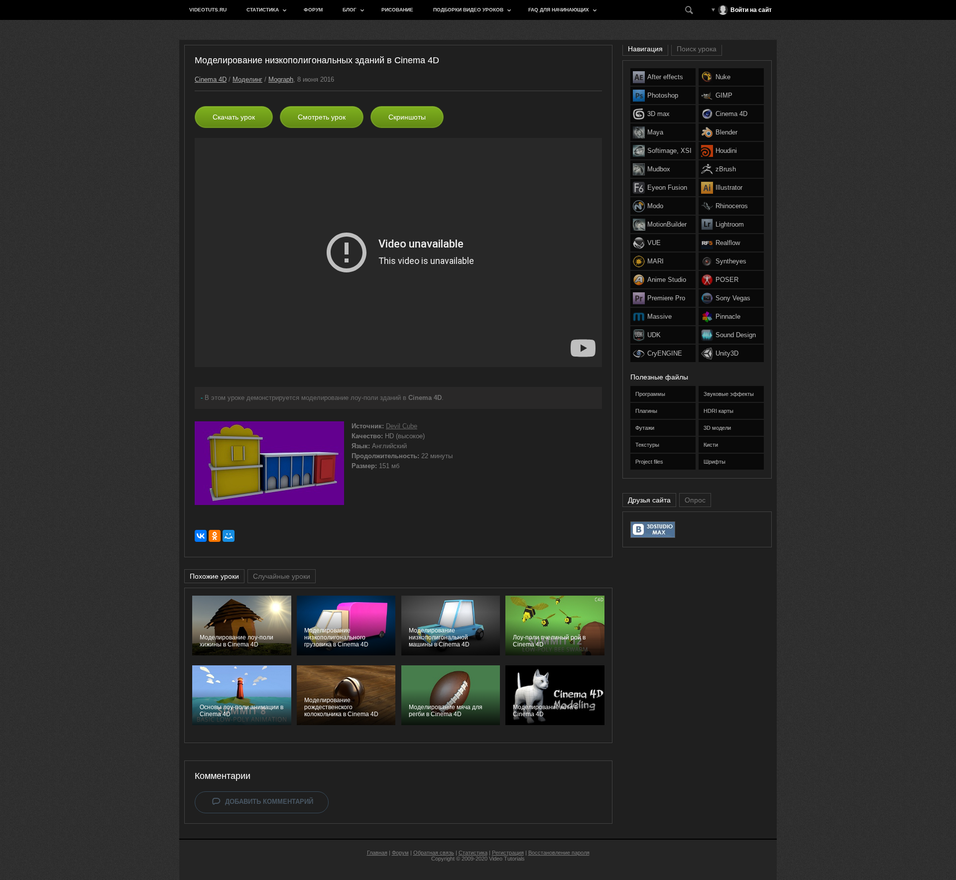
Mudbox (658, 169)
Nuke (723, 77)
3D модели (717, 428)
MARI (655, 261)
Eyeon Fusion (667, 187)
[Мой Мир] (229, 536)
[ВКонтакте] (201, 536)
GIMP (724, 95)
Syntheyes (731, 261)
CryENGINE (664, 353)
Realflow (728, 243)
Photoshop (662, 95)
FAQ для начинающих (558, 9)
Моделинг (247, 79)
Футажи (644, 428)
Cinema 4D (211, 79)
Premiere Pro (666, 298)
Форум (313, 9)
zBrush (726, 169)
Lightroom (730, 224)
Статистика (262, 9)
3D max (658, 114)
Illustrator (729, 187)
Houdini (726, 150)
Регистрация (508, 853)
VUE (654, 243)
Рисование (397, 9)
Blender (726, 132)
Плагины (646, 411)
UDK (654, 335)
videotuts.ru (208, 9)
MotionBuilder (667, 224)
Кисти (711, 445)
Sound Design (736, 335)
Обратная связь (433, 853)
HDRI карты (718, 411)
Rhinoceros (732, 206)
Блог (350, 9)
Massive (659, 316)
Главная (377, 853)
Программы (650, 394)
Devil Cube (401, 426)
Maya (655, 132)
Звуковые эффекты (729, 394)
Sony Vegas (733, 298)
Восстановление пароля (559, 853)
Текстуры (647, 445)
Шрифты (714, 462)
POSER (727, 279)
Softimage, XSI (669, 150)
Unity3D (727, 353)
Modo (655, 206)
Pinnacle (728, 316)
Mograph (280, 79)
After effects (665, 77)
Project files (649, 462)
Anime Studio (666, 279)
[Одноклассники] (215, 536)
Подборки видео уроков (468, 9)
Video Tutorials (507, 859)
